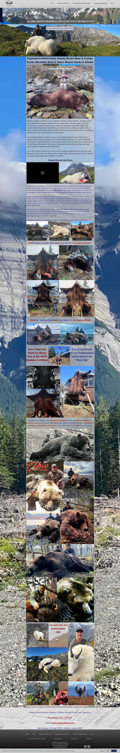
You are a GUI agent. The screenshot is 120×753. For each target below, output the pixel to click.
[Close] (118, 751)
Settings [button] (102, 750)
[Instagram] (88, 746)
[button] (66, 645)
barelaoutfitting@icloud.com (63, 723)
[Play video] (42, 173)
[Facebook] (85, 746)
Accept (113, 750)
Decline (107, 750)
